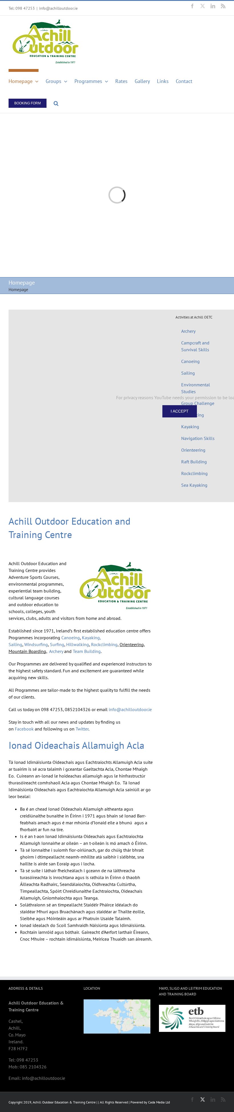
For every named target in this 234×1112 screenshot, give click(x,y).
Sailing (15, 644)
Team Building (87, 651)
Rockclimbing (104, 644)
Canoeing (70, 637)
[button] (56, 102)
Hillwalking (77, 644)
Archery (56, 651)
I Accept (180, 411)
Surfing (57, 644)
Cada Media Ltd (159, 1102)
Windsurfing (36, 644)
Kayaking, (91, 637)
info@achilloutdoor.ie (58, 8)
